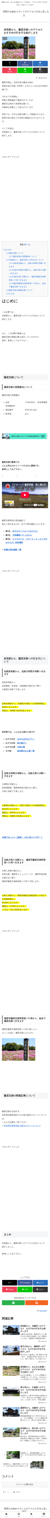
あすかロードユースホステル (25, 531)
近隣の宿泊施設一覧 (12, 550)
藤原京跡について (15, 253)
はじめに (7, 250)
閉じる (27, 244)
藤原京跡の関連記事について (19, 290)
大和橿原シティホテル (22, 535)
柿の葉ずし (22, 743)
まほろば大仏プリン (26, 739)
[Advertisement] (25, 194)
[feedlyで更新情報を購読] (13, 1302)
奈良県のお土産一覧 (26, 751)
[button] (40, 70)
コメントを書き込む (25, 1484)
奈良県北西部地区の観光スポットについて (22, 1126)
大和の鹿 (21, 747)
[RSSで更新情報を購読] (36, 1302)
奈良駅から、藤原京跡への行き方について (25, 260)
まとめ (10, 293)
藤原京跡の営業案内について (23, 256)
